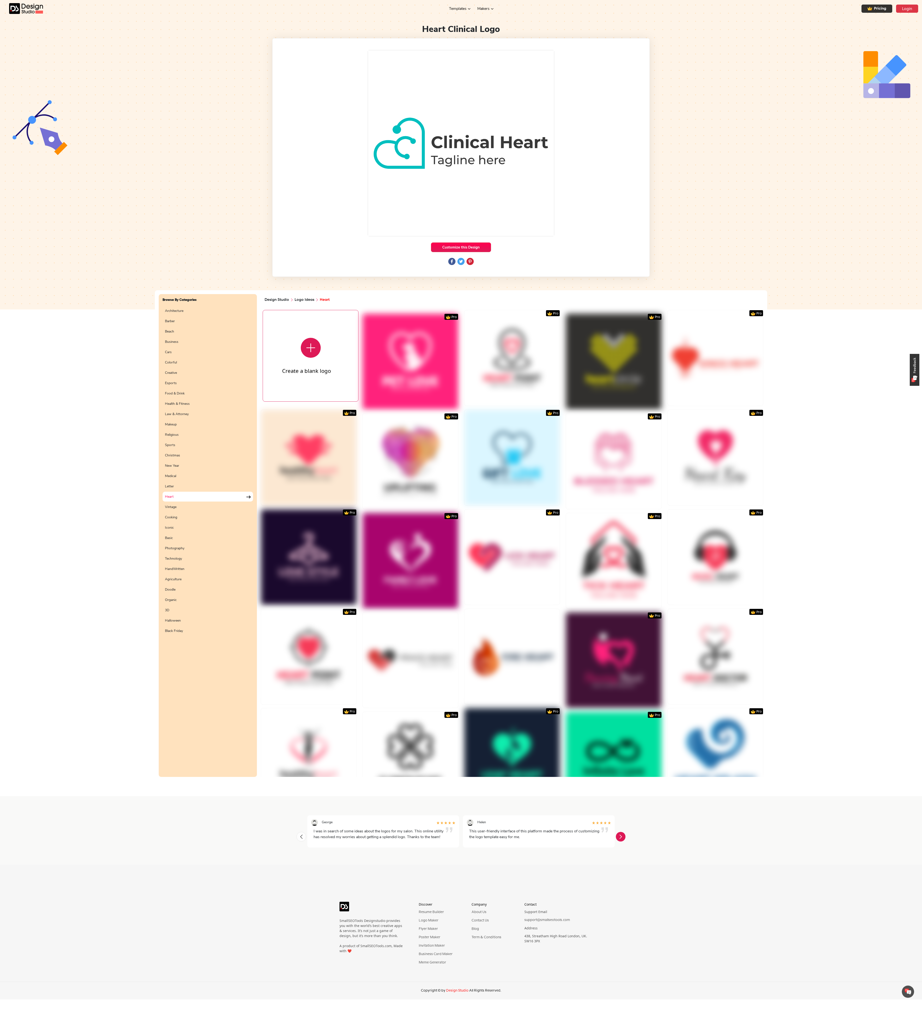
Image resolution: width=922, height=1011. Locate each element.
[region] (208, 538)
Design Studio (277, 300)
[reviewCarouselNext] (620, 836)
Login (907, 8)
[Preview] (405, 404)
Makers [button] (483, 8)
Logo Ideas (304, 300)
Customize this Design (461, 247)
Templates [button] (458, 8)
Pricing (880, 9)
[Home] (21, 8)
